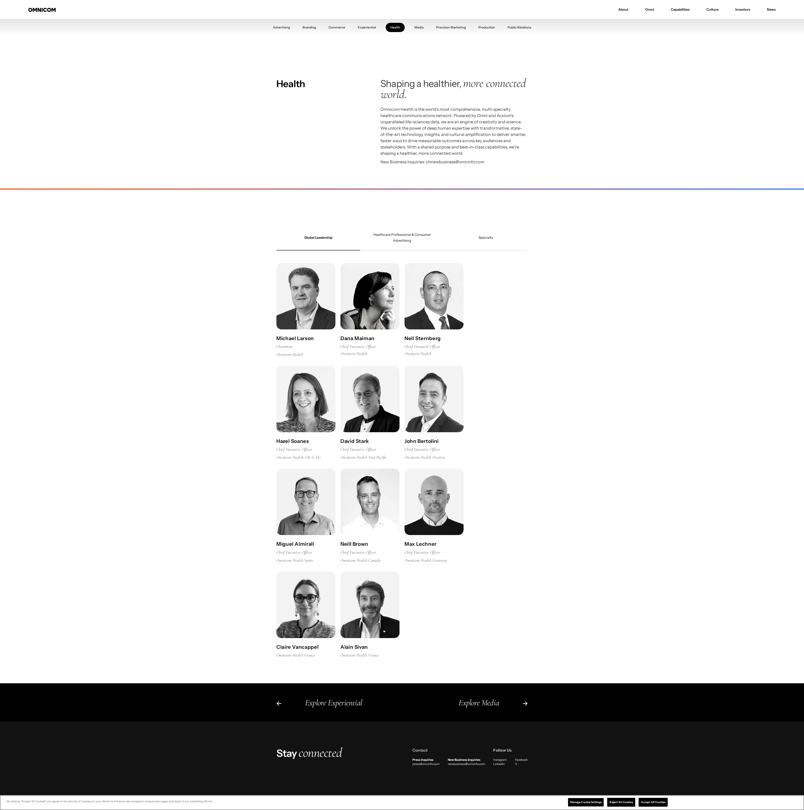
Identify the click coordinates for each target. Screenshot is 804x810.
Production (486, 27)
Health (395, 27)
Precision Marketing (451, 27)
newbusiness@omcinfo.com (466, 764)
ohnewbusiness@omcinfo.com (455, 161)
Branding (309, 27)
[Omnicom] (42, 9)
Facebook (521, 760)
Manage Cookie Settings (586, 802)
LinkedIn (499, 764)
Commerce (337, 27)
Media (419, 27)
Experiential (367, 27)
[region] (402, 802)
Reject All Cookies (621, 802)
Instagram (500, 760)
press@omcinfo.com (425, 764)
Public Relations (519, 27)
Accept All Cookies (653, 802)
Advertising (281, 27)
